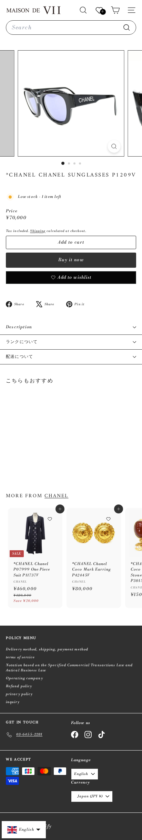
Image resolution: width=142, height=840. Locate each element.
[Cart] (115, 10)
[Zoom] (114, 146)
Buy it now (71, 260)
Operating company (24, 678)
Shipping (37, 231)
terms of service (20, 657)
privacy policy (19, 694)
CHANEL (56, 495)
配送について (19, 356)
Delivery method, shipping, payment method (47, 649)
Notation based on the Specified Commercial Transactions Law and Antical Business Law (69, 667)
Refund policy (19, 686)
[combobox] (71, 27)
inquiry (13, 702)
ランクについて (22, 341)
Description (19, 327)
